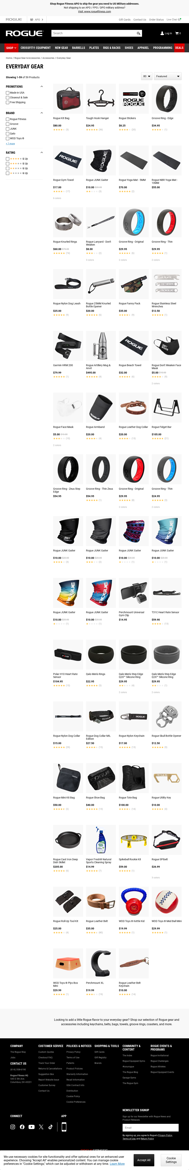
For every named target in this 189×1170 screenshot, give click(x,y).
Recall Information (75, 1079)
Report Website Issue (48, 1079)
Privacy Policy (73, 1052)
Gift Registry (100, 1057)
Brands (98, 1063)
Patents (70, 1063)
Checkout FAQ (45, 1057)
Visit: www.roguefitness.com (94, 11)
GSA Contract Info (75, 1085)
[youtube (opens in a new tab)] (31, 1127)
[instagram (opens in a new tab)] (12, 1127)
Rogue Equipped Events (162, 1072)
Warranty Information (77, 1074)
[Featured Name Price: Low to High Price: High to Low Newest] (168, 76)
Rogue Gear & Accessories (27, 58)
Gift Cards (124, 19)
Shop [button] (9, 48)
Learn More (117, 1164)
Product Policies (74, 1068)
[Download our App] (64, 1127)
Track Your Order (46, 1063)
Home (9, 58)
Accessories (48, 58)
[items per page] (146, 76)
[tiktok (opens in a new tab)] (50, 1127)
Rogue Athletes (158, 1066)
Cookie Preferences (75, 1102)
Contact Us (139, 19)
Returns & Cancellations (50, 1068)
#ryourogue (128, 1066)
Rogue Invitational (160, 1055)
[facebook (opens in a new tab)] (22, 1127)
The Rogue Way (18, 1052)
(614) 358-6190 (18, 1069)
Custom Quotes (46, 1052)
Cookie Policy (73, 1096)
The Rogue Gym (130, 1083)
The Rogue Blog (130, 1072)
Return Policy (147, 1138)
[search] (96, 33)
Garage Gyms (129, 1077)
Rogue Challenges (160, 1061)
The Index (127, 1055)
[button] (138, 33)
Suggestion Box (46, 1074)
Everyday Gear (64, 58)
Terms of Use (72, 1057)
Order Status (156, 19)
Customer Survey (46, 1085)
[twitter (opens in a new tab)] (41, 1127)
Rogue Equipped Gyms (134, 1061)
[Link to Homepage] (25, 33)
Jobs (12, 1057)
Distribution (72, 1091)
